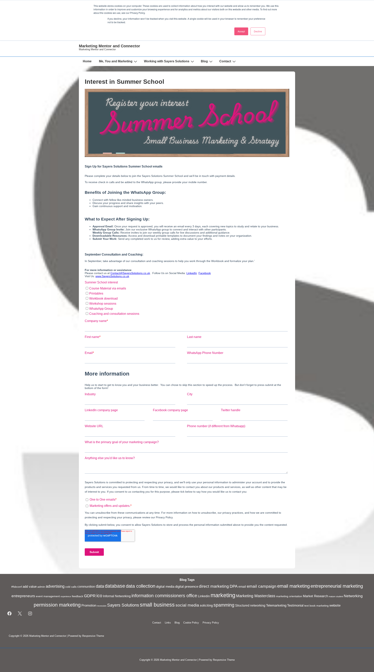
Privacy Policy (211, 622)
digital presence (186, 586)
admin (41, 586)
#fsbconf (16, 586)
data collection (140, 586)
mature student (336, 596)
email (242, 586)
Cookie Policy (191, 622)
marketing (223, 595)
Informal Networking (117, 596)
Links (168, 622)
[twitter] (20, 613)
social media (187, 605)
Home (87, 61)
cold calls (71, 586)
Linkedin (204, 596)
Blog (204, 61)
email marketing (293, 586)
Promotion (88, 605)
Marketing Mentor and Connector (109, 46)
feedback (77, 596)
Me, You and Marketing (115, 61)
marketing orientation (289, 596)
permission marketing (57, 605)
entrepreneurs (23, 596)
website (334, 605)
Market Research (315, 596)
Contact (225, 61)
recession (101, 606)
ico (99, 595)
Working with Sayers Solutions (166, 61)
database (115, 586)
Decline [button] (258, 31)
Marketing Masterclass (255, 596)
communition (86, 586)
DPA (234, 586)
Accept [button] (241, 31)
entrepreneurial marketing (336, 586)
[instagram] (30, 613)
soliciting (206, 605)
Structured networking (250, 605)
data (100, 586)
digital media (165, 586)
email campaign (261, 586)
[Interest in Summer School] (187, 156)
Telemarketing (276, 605)
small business (157, 605)
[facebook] (9, 613)
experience (66, 596)
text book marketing (316, 605)
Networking (353, 596)
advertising (55, 586)
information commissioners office (164, 595)
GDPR (90, 596)
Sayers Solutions (123, 605)
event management (48, 596)
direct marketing (214, 586)
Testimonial (295, 605)
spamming (223, 605)
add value (30, 586)
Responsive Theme (93, 635)
